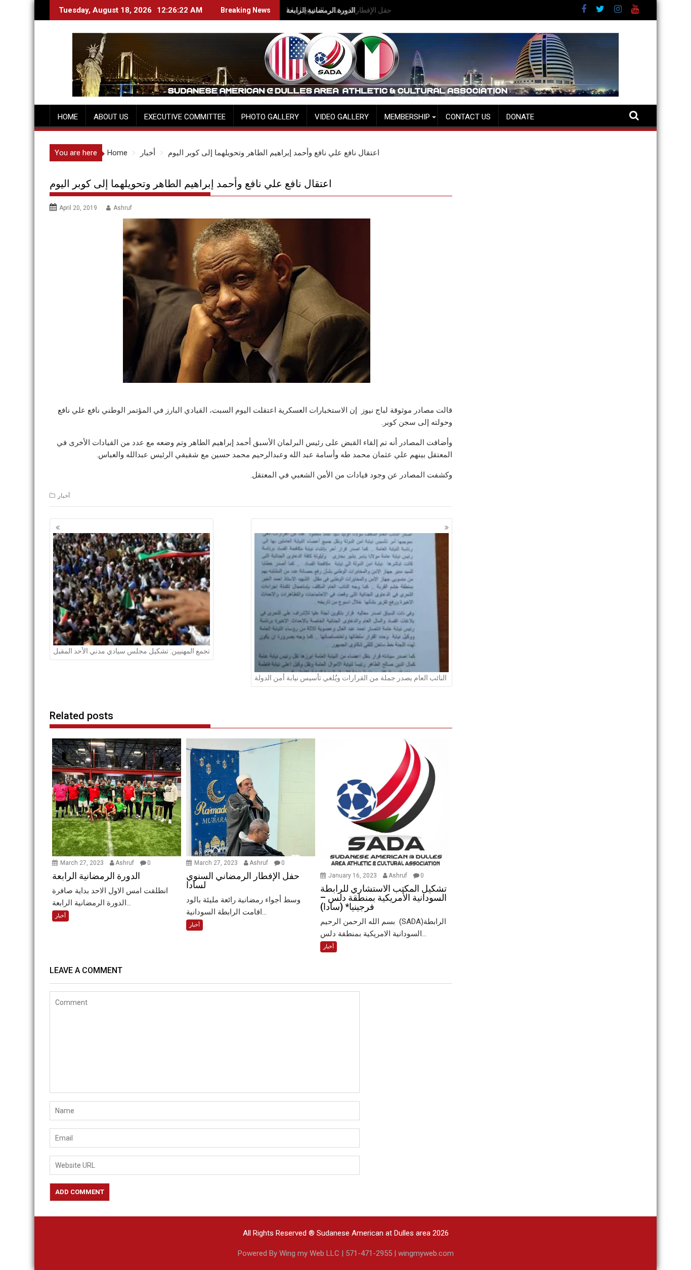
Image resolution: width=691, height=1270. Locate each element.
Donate (520, 116)
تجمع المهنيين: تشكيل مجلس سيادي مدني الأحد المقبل (131, 651)
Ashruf (122, 207)
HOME (68, 116)
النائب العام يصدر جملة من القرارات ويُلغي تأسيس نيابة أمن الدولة (350, 678)
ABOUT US (111, 116)
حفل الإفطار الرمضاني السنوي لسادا (339, 10)
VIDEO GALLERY (342, 116)
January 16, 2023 (353, 875)
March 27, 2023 (82, 862)
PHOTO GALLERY (270, 116)
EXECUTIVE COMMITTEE (185, 116)
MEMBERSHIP (407, 116)
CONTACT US (468, 116)
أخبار (64, 495)
